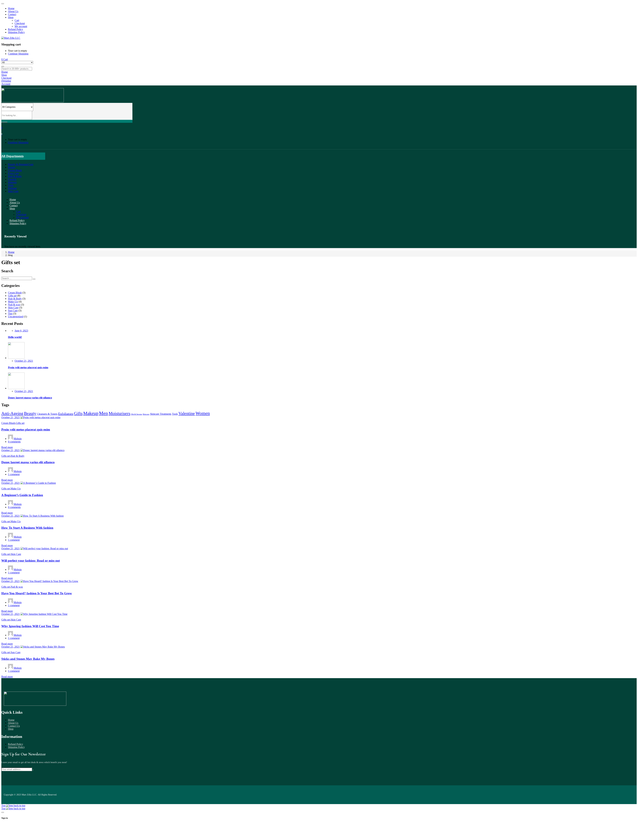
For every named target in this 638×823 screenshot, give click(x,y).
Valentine (186, 413)
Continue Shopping (18, 53)
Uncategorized (15, 316)
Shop (10, 728)
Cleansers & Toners (47, 413)
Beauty (30, 413)
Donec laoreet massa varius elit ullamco (30, 397)
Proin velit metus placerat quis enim (28, 367)
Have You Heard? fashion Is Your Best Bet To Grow (36, 593)
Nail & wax (14, 304)
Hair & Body (15, 298)
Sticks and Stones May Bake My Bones (27, 659)
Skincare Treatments (160, 413)
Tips (10, 313)
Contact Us (14, 725)
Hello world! (15, 337)
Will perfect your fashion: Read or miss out (30, 560)
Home (11, 252)
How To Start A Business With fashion (27, 527)
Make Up (13, 301)
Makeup (90, 413)
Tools (175, 413)
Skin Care (13, 307)
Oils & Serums (136, 414)
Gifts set (12, 295)
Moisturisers (119, 413)
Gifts (78, 413)
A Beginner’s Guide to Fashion (22, 495)
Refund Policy (15, 744)
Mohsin (18, 438)
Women (203, 413)
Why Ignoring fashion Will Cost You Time (30, 626)
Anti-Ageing (12, 413)
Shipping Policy (16, 747)
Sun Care (13, 310)
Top (3, 805)
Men (103, 413)
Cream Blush (15, 292)
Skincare (146, 414)
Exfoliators (65, 413)
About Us (13, 722)
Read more (7, 447)
